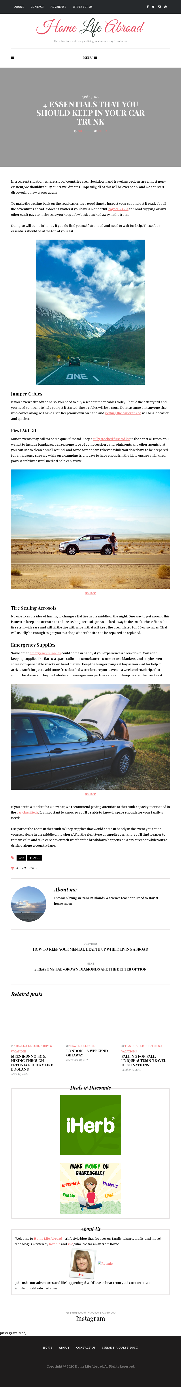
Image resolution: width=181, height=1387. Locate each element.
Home (48, 1347)
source (90, 593)
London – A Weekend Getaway (87, 1052)
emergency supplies (45, 653)
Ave (80, 130)
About (19, 6)
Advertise (58, 6)
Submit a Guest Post (120, 1347)
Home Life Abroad (48, 1239)
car (21, 857)
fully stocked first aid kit (111, 439)
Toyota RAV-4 (118, 209)
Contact (37, 6)
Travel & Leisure (27, 1046)
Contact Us (86, 1347)
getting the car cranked (123, 413)
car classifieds (27, 812)
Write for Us (82, 6)
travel (35, 857)
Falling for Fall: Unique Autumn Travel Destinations (143, 1060)
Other (102, 130)
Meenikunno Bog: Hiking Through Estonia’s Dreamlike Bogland (32, 1062)
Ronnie (54, 1244)
